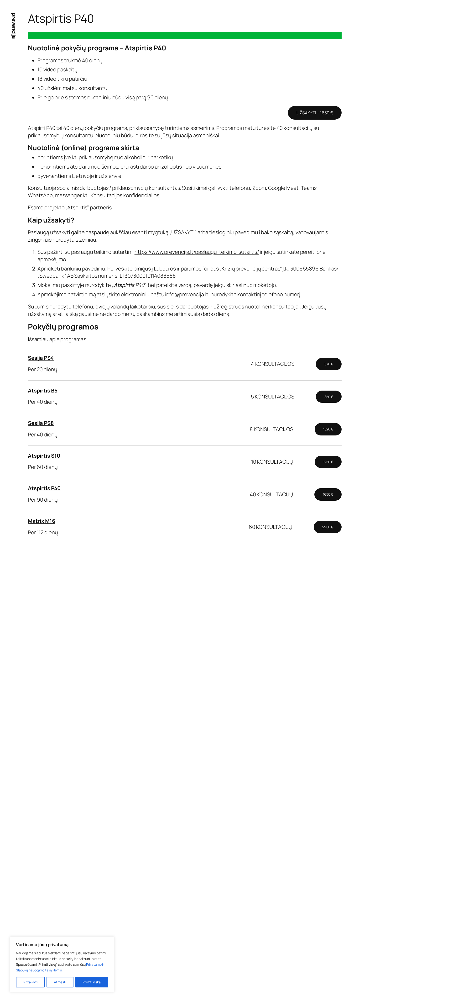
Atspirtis (77, 207)
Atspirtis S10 (44, 455)
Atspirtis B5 (42, 390)
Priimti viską (92, 982)
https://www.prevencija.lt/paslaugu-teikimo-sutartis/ (197, 251)
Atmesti (60, 982)
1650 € (328, 494)
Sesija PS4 (41, 357)
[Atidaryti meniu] (14, 10)
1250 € (328, 462)
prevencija (14, 26)
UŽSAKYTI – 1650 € (315, 113)
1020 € (328, 429)
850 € (328, 396)
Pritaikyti (30, 982)
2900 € (327, 527)
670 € (328, 364)
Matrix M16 (41, 521)
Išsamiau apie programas (57, 339)
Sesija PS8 (41, 423)
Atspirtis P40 (44, 488)
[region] (62, 964)
